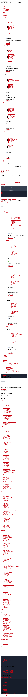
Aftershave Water (11, 138)
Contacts (5, 15)
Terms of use (5, 685)
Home (4, 375)
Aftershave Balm (11, 137)
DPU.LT (15, 693)
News (4, 664)
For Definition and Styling (13, 80)
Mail (4, 687)
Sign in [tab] (4, 160)
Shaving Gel (10, 146)
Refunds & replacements (8, 672)
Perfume (5, 17)
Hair (4, 74)
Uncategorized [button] (4, 639)
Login (2, 171)
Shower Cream (11, 114)
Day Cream (10, 51)
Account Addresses (10, 365)
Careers (4, 663)
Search (19, 2)
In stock (4, 8)
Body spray (10, 29)
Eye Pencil (10, 52)
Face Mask (10, 56)
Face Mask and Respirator (13, 139)
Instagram (5, 690)
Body (4, 102)
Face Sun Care (11, 140)
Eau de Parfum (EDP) (12, 24)
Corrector (10, 50)
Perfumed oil (11, 27)
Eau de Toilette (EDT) (13, 22)
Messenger (10, 192)
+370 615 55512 (4, 192)
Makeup (5, 45)
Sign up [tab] (4, 161)
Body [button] (2, 427)
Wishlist (4, 14)
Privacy (4, 684)
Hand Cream (11, 111)
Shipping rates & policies (8, 670)
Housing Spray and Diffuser (14, 30)
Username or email (5, 163)
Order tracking (6, 196)
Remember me (5, 169)
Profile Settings (9, 364)
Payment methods (9, 368)
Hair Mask (10, 84)
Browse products (4, 389)
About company (6, 659)
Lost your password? (5, 170)
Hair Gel (10, 82)
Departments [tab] (5, 6)
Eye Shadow (11, 54)
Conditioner (10, 79)
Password (3, 165)
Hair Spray (10, 87)
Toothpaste (10, 117)
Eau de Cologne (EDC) (13, 25)
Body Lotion (11, 110)
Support (2, 193)
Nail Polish (10, 59)
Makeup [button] (3, 530)
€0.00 (4, 203)
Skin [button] (2, 609)
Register (2, 184)
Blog (4, 11)
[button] (6, 677)
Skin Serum (10, 145)
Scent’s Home (6, 9)
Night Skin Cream (12, 112)
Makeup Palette (11, 58)
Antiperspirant (11, 108)
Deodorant (10, 26)
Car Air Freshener (12, 32)
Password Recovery (10, 370)
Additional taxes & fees (8, 671)
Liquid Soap (10, 141)
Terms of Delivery (7, 669)
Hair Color (10, 81)
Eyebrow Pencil (11, 55)
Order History (8, 367)
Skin (4, 131)
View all (10, 33)
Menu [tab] (4, 4)
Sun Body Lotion (11, 116)
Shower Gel (10, 115)
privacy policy (18, 182)
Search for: (3, 2)
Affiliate (5, 12)
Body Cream (11, 109)
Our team (5, 661)
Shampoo (10, 88)
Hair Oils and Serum (12, 86)
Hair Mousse (11, 85)
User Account (6, 362)
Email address (4, 172)
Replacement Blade (12, 144)
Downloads (8, 369)
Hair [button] (2, 491)
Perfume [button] (3, 401)
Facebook (5, 689)
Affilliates (5, 682)
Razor (9, 142)
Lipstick (10, 57)
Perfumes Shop (6, 10)
